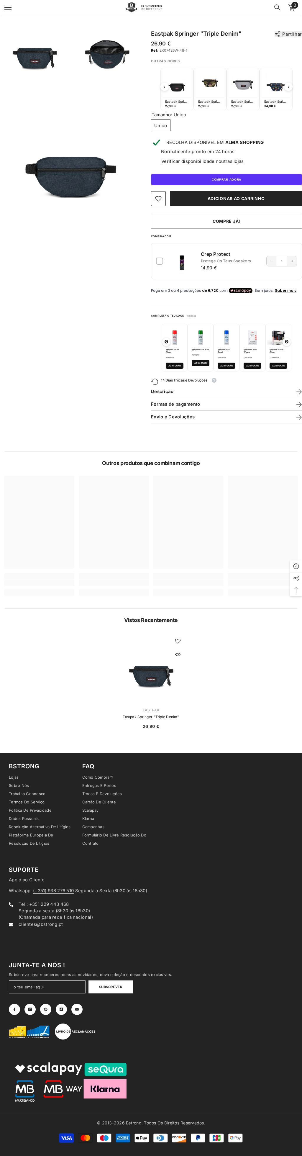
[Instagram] (30, 1009)
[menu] (8, 7)
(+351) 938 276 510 (53, 890)
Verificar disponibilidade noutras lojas (202, 161)
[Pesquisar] (277, 7)
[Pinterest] (45, 1009)
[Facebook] (14, 1009)
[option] (176, 89)
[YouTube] (77, 1009)
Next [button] (288, 87)
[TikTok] (61, 1009)
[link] (158, 198)
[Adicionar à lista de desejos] (178, 641)
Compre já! (226, 221)
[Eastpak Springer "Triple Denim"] (151, 668)
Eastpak (151, 710)
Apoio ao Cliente (27, 879)
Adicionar (174, 366)
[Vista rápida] (178, 654)
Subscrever (110, 987)
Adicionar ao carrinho (236, 198)
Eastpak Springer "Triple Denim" (151, 717)
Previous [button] (164, 87)
